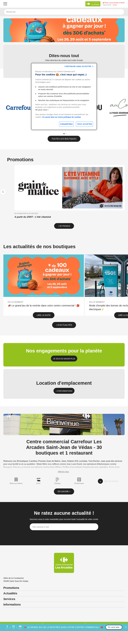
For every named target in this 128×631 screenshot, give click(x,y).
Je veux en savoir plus (64, 359)
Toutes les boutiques (64, 139)
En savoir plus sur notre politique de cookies (61, 117)
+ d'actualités (64, 325)
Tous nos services (111, 481)
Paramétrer (66, 124)
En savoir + (64, 491)
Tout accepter (84, 124)
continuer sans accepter (77, 66)
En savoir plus (114, 627)
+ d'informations (64, 391)
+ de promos (64, 226)
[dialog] (64, 96)
